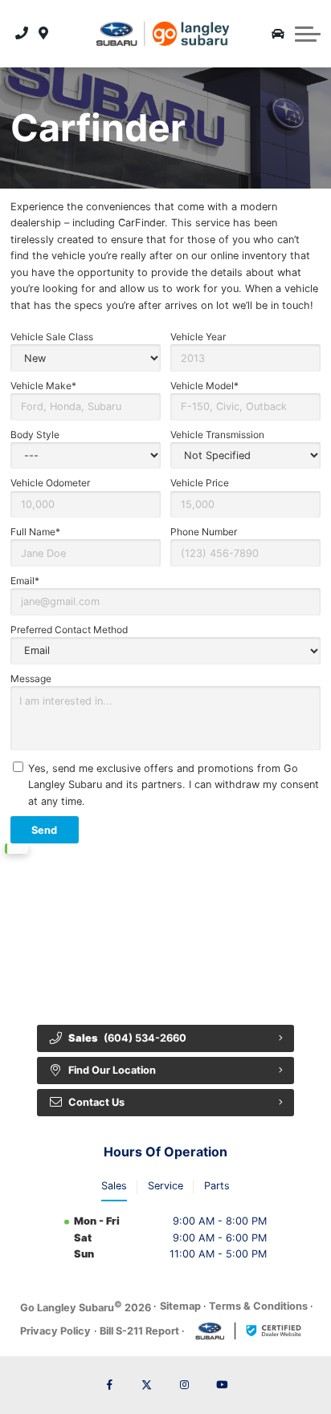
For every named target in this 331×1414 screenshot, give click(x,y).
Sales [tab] (114, 1186)
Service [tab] (165, 1186)
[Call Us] (22, 33)
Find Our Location (112, 1070)
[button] (308, 33)
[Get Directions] (44, 33)
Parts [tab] (217, 1186)
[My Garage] (278, 33)
